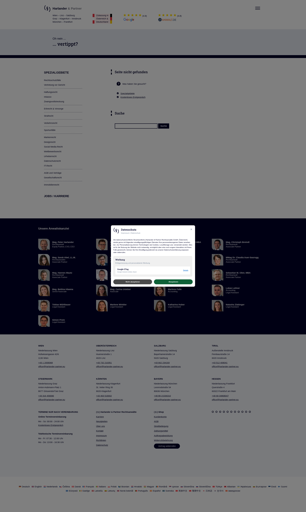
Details (185, 270)
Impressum (125, 233)
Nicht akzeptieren (133, 282)
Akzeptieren (173, 282)
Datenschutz (135, 233)
